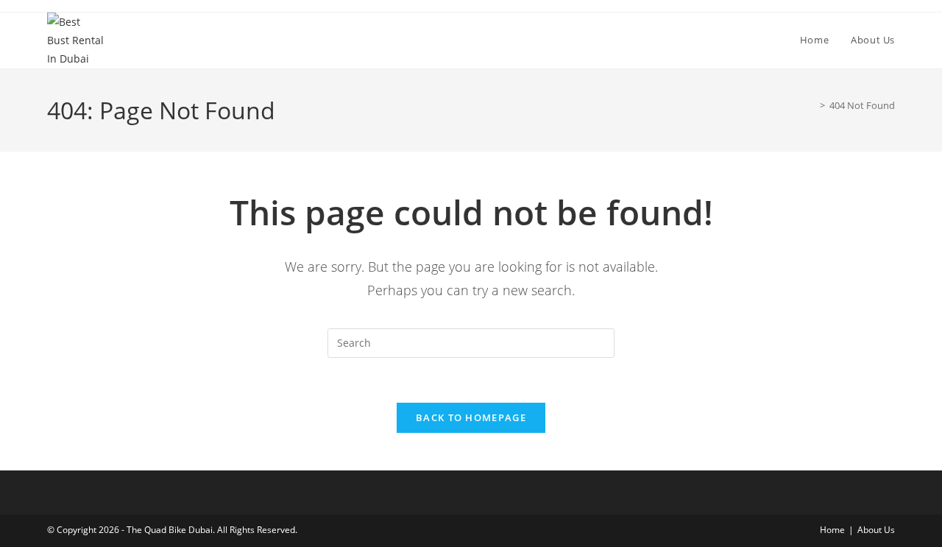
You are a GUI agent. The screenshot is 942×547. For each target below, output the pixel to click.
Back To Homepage (471, 417)
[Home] (811, 105)
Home (832, 529)
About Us (876, 529)
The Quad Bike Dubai (170, 529)
